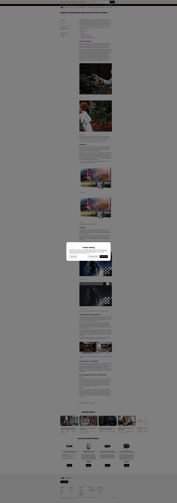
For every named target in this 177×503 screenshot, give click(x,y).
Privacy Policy (87, 253)
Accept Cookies (104, 256)
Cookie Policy (80, 253)
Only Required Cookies (93, 256)
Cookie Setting (73, 256)
